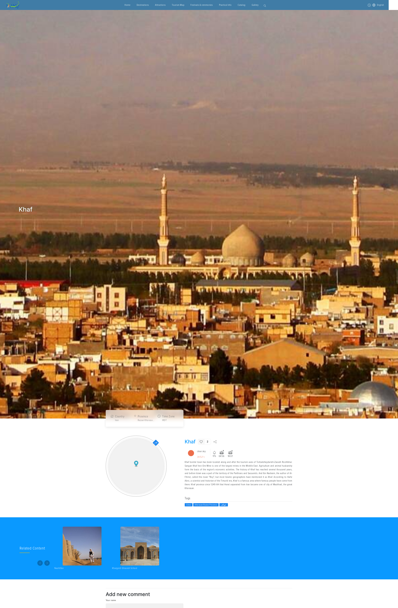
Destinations (143, 5)
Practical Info (225, 5)
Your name (111, 600)
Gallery (255, 5)
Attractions (160, 5)
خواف (223, 504)
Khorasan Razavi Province (206, 504)
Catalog (241, 5)
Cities (188, 504)
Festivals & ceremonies (201, 5)
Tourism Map (178, 5)
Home (127, 5)
